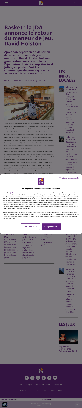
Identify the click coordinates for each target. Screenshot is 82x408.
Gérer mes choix (30, 226)
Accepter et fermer (51, 226)
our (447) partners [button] (13, 193)
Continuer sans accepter (69, 178)
